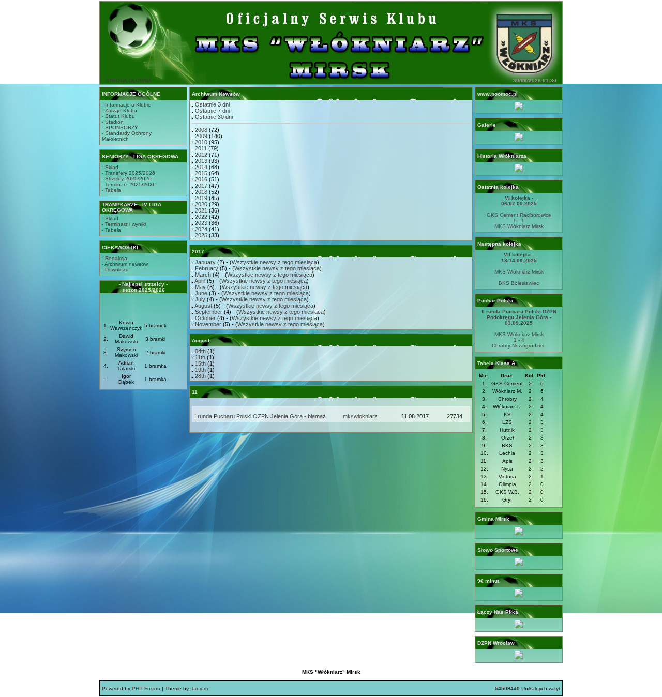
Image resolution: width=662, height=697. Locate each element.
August (203, 305)
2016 (201, 179)
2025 (201, 235)
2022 (201, 217)
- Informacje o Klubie (126, 105)
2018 (201, 192)
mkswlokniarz (360, 416)
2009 (201, 136)
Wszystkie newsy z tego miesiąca (274, 262)
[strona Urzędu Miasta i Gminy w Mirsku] (519, 533)
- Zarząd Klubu (119, 110)
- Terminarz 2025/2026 (129, 184)
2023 (201, 223)
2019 (201, 198)
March (203, 274)
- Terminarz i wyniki (124, 224)
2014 (201, 167)
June (201, 293)
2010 (201, 142)
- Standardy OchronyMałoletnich (127, 136)
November (208, 324)
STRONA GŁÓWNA (129, 80)
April (199, 281)
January (205, 262)
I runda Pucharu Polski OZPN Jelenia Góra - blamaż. (260, 416)
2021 (201, 210)
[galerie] (519, 139)
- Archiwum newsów (125, 264)
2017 (201, 186)
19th (200, 370)
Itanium (199, 688)
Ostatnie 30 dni (214, 117)
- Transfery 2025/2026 (128, 173)
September (208, 312)
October (205, 318)
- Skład (110, 167)
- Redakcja (114, 258)
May (200, 287)
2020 (201, 204)
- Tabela (111, 190)
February (206, 268)
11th (200, 357)
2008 (201, 130)
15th (200, 363)
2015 (201, 173)
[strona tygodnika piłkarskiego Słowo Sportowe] (519, 564)
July (200, 299)
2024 (201, 229)
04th (200, 351)
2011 (201, 148)
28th (200, 376)
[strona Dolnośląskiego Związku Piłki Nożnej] (519, 657)
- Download (115, 269)
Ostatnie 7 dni (212, 111)
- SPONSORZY (120, 127)
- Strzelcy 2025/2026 (127, 178)
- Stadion (113, 122)
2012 (201, 154)
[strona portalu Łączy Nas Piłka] (519, 626)
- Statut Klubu (118, 116)
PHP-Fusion (146, 688)
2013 (201, 161)
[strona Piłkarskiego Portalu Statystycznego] (519, 595)
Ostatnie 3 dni (212, 104)
